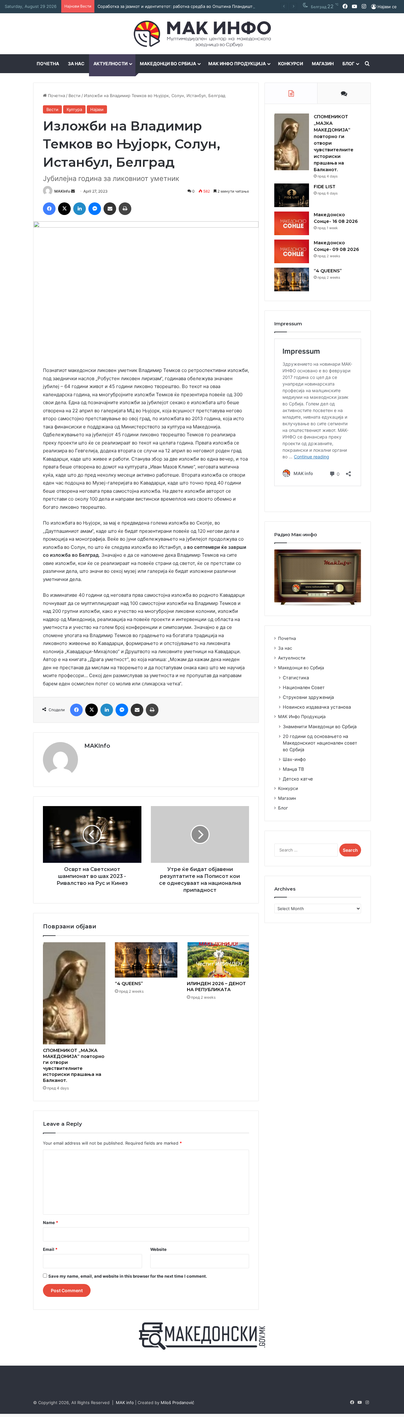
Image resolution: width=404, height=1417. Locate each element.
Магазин (323, 63)
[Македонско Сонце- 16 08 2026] (291, 223)
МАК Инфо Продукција (237, 63)
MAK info (125, 1402)
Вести (74, 95)
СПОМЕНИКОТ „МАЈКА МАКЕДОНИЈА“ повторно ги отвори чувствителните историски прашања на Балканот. (73, 1065)
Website (158, 1249)
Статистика (296, 677)
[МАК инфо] (202, 34)
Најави (97, 109)
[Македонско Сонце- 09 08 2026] (291, 251)
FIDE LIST (325, 186)
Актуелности (110, 63)
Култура (74, 109)
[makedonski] (202, 1335)
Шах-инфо (294, 759)
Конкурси (290, 63)
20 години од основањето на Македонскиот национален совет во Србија (320, 743)
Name (50, 1222)
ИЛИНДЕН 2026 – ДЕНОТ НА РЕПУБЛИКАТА (216, 986)
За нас (76, 63)
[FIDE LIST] (291, 195)
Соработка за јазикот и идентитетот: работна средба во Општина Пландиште (176, 6)
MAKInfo (62, 191)
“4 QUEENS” (129, 983)
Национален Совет (304, 687)
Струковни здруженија (308, 697)
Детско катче (298, 778)
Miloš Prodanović (177, 1402)
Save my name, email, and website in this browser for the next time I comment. (127, 1276)
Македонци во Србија (168, 63)
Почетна (48, 63)
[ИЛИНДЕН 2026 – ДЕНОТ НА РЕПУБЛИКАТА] (218, 960)
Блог (348, 63)
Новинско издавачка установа (317, 707)
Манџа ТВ (293, 769)
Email (50, 1249)
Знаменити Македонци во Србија (320, 726)
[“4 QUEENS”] (146, 960)
